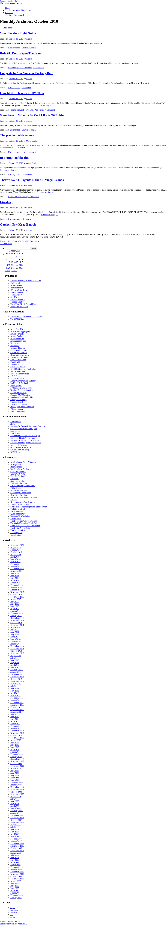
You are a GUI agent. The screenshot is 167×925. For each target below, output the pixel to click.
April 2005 (14, 890)
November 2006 (17, 846)
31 (22, 268)
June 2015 (14, 604)
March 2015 (15, 611)
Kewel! (13, 500)
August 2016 (15, 571)
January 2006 (16, 869)
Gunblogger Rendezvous (20, 493)
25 (7, 268)
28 (14, 268)
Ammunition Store (18, 341)
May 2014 (14, 634)
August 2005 (15, 881)
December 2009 (17, 759)
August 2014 (15, 627)
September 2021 (17, 545)
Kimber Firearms (17, 378)
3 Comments (33, 241)
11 (7, 262)
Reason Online (16, 292)
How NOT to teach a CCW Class (22, 93)
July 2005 (14, 883)
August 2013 (15, 655)
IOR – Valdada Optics (19, 374)
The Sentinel (15, 421)
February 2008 (16, 810)
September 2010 (17, 738)
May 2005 (14, 888)
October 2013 (16, 651)
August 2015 (15, 599)
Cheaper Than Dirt (18, 348)
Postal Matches (16, 511)
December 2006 (17, 843)
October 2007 (16, 820)
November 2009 (17, 761)
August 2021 (15, 547)
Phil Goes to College (19, 509)
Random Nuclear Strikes (10, 1)
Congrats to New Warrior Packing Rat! (26, 73)
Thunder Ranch (16, 402)
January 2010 (16, 756)
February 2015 (16, 613)
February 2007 (16, 839)
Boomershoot (16, 467)
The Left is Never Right (20, 528)
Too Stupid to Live (18, 530)
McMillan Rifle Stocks (19, 383)
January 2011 (15, 728)
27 (12, 268)
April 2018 (14, 557)
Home (7, 8)
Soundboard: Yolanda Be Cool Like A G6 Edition (32, 115)
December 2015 (17, 590)
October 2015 (16, 594)
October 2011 (16, 707)
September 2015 (17, 597)
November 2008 (17, 789)
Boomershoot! (16, 343)
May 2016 (14, 578)
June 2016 (14, 576)
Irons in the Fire (16, 288)
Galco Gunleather (17, 367)
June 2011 (14, 717)
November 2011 (17, 705)
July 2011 (14, 714)
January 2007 (16, 841)
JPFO (12, 424)
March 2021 (15, 550)
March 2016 (15, 583)
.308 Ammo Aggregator (20, 331)
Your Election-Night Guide (18, 33)
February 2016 (16, 585)
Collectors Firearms (18, 350)
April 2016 (14, 580)
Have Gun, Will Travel (34, 110)
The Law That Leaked (14, 15)
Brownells (14, 345)
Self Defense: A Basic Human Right (25, 436)
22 (17, 265)
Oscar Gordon (32, 141)
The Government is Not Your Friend (25, 525)
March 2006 (15, 865)
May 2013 (14, 662)
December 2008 (17, 787)
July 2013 (14, 658)
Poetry (12, 915)
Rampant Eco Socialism (20, 516)
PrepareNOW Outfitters (20, 395)
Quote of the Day (17, 514)
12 (9, 262)
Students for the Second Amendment (25, 440)
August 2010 (15, 740)
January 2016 (16, 587)
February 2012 (16, 698)
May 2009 (14, 775)
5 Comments (38, 68)
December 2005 (17, 872)
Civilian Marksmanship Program (23, 428)
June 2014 (14, 632)
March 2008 (15, 808)
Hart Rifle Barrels (17, 371)
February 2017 (16, 564)
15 (17, 262)
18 (7, 265)
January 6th (13, 912)
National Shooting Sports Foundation (25, 443)
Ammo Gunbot (16, 336)
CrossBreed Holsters (18, 352)
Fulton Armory (16, 364)
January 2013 (16, 672)
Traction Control (17, 302)
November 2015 (17, 592)
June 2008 (14, 801)
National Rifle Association (21, 445)
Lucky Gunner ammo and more (23, 381)
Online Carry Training (19, 450)
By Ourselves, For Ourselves (20, 68)
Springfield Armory (18, 399)
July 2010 (14, 742)
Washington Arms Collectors (22, 407)
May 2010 (14, 747)
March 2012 (15, 695)
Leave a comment (29, 48)
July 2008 (14, 799)
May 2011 (14, 719)
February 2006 (16, 867)
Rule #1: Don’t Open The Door (20, 53)
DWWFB (14, 478)
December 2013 (17, 646)
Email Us (9, 12)
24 (22, 265)
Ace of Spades (16, 285)
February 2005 (16, 895)
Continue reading (42, 105)
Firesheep (6, 202)
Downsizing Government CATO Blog (26, 317)
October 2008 (16, 792)
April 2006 (14, 862)
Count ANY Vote (17, 474)
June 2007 (14, 829)
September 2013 (17, 653)
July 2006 (14, 855)
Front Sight (15, 362)
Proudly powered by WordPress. (13, 924)
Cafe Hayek (15, 283)
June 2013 (14, 660)
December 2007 (17, 815)
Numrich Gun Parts (18, 392)
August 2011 (15, 712)
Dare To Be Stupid (18, 476)
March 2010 (15, 752)
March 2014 (15, 639)
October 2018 (16, 552)
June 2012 (14, 688)
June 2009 (14, 773)
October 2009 (16, 764)
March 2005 (15, 893)
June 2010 (14, 745)
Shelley (12, 917)
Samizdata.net (16, 295)
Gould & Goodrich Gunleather (23, 369)
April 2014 (14, 637)
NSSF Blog (15, 452)
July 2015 (14, 601)
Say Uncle (14, 297)
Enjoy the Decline (17, 481)
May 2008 (14, 803)
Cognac (12, 908)
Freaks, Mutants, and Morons (22, 485)
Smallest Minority (17, 299)
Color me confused (16, 110)
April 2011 (14, 721)
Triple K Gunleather (18, 404)
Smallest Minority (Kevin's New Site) (25, 281)
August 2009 (15, 768)
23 (20, 265)
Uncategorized (14, 48)
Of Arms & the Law (18, 290)
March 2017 (15, 561)
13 (12, 262)
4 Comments (50, 110)
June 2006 (14, 857)
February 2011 (16, 726)
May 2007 (14, 832)
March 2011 (15, 724)
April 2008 (14, 806)
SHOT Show (15, 518)
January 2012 (16, 700)
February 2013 (16, 670)
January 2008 (16, 813)
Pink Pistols (15, 433)
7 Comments (27, 174)
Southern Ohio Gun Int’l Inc (22, 397)
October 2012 (16, 679)
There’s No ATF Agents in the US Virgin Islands (32, 180)
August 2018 (15, 554)
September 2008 (17, 794)
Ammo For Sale (17, 334)
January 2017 (16, 566)
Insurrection (14, 910)
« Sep (7, 271)
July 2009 (14, 771)
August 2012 (15, 684)
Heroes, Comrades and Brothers (23, 497)
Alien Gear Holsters (18, 329)
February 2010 (16, 754)
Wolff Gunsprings (17, 411)
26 (9, 268)
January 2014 (16, 644)
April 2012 (14, 693)
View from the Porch (19, 306)
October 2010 (16, 735)
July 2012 (14, 686)
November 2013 (17, 648)
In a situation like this (14, 157)
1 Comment (26, 87)
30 (20, 268)
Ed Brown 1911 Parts (19, 357)
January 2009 (16, 785)
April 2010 (14, 749)
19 (9, 265)
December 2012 (17, 674)
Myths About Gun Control (21, 388)
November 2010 (17, 733)
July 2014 (14, 630)
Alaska (29, 39)
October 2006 (16, 848)
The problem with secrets (17, 135)
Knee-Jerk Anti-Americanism (22, 502)
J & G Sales (15, 376)
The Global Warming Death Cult (23, 523)
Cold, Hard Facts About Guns (22, 438)
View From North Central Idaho (23, 304)
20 (12, 265)
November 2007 (17, 818)
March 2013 (15, 667)
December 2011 (16, 702)
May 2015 (14, 606)
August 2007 (15, 825)
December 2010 (17, 731)
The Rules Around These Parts (18, 10)
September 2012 (17, 681)
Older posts (6, 28)
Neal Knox (15, 431)
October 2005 (16, 876)
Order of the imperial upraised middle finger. (28, 507)
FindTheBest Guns (18, 360)
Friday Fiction (16, 488)
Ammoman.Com (17, 338)
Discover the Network (19, 355)
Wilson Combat (16, 409)
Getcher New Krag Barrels (18, 224)
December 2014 (17, 618)
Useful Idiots (15, 535)
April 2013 (14, 665)
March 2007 (15, 836)
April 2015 (14, 608)
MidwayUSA (16, 385)
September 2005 (17, 879)
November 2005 (17, 874)
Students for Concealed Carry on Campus (27, 426)
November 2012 (17, 677)
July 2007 (14, 827)
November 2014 (17, 620)
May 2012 (14, 691)
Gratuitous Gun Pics (18, 490)
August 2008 (15, 796)
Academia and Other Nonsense (23, 462)
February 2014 (16, 641)
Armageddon (15, 464)
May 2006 (14, 860)
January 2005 (16, 897)
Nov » (14, 271)
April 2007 (14, 834)
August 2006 (15, 853)
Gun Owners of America (20, 447)
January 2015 (16, 615)
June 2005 (14, 886)
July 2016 (14, 573)
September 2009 (17, 766)
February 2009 (16, 782)
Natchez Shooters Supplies (21, 390)
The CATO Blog (17, 319)
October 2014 (16, 623)
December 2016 (17, 569)
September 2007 (17, 822)
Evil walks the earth (18, 483)
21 (14, 265)
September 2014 (17, 625)
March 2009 (15, 780)
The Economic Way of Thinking (23, 521)
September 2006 (17, 850)
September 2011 (17, 709)
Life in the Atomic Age (19, 504)
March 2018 (15, 559)
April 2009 (14, 778)
